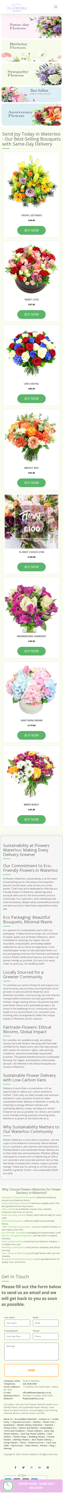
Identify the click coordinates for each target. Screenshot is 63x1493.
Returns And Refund (28, 1427)
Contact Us (44, 1419)
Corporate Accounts (21, 1422)
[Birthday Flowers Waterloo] (31, 51)
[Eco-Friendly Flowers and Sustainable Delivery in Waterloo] (17, 7)
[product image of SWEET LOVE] (31, 269)
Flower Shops (19, 1436)
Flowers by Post (36, 1442)
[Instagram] (31, 1468)
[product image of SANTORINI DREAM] (31, 690)
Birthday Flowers (21, 1439)
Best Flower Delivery (41, 1439)
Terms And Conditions (14, 1430)
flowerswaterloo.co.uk (33, 1398)
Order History (31, 1445)
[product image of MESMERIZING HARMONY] (31, 606)
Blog (52, 1445)
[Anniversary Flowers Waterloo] (31, 115)
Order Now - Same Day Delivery (36, 1486)
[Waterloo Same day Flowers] (31, 27)
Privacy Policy (10, 1427)
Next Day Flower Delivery (33, 1433)
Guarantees (9, 1425)
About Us (8, 1419)
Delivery (37, 1422)
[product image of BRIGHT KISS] (31, 438)
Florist (23, 1442)
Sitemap (7, 1448)
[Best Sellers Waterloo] (31, 94)
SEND (31, 1370)
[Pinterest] (48, 1468)
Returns (43, 1445)
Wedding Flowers (37, 1436)
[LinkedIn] (39, 1468)
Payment (49, 1425)
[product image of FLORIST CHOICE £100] (31, 522)
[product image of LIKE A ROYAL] (31, 353)
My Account (17, 1445)
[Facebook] (15, 1468)
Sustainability (46, 1427)
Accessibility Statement (26, 1419)
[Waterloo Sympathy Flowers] (31, 74)
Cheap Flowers (11, 1442)
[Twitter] (23, 1468)
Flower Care (48, 1422)
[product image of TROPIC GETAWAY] (31, 183)
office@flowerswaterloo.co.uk (37, 1392)
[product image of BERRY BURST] (31, 774)
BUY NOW (31, 230)
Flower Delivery (34, 1430)
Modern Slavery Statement (29, 1425)
